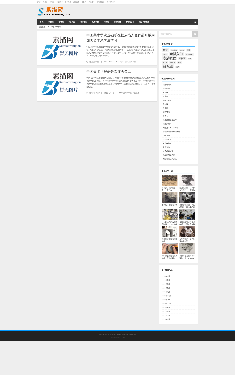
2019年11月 (166, 300)
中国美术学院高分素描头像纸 (108, 71)
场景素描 (166, 135)
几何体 (182, 50)
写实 (165, 49)
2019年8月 (166, 311)
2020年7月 (166, 284)
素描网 (165, 92)
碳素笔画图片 (168, 85)
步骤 (188, 50)
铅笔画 (52, 2)
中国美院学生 (94, 62)
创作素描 (68, 2)
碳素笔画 (166, 89)
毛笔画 (165, 104)
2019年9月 (166, 307)
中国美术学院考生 (95, 93)
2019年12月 (166, 296)
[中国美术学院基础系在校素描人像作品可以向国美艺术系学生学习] (61, 48)
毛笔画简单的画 (169, 155)
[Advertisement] (73, 358)
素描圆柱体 (167, 143)
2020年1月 (166, 292)
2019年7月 (166, 315)
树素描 (165, 96)
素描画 (45, 2)
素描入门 (176, 54)
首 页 (39, 2)
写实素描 (60, 2)
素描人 (165, 116)
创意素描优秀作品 (170, 159)
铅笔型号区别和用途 (170, 128)
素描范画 (166, 112)
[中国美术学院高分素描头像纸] (61, 84)
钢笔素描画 (100, 2)
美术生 (165, 62)
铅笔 (179, 62)
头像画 (165, 108)
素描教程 (169, 58)
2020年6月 (166, 288)
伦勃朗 (84, 2)
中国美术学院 (123, 62)
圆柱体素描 (167, 100)
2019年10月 (166, 304)
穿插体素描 (167, 139)
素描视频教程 (111, 2)
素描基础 (189, 54)
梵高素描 (166, 147)
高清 (177, 67)
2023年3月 (166, 276)
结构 (189, 58)
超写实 (172, 62)
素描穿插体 (167, 124)
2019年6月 (166, 319)
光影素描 (76, 2)
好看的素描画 (168, 151)
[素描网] (53, 7)
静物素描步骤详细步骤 (171, 132)
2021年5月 (166, 280)
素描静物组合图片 (170, 120)
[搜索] (195, 22)
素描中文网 (132, 334)
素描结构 (91, 2)
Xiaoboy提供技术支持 (117, 337)
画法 (165, 54)
